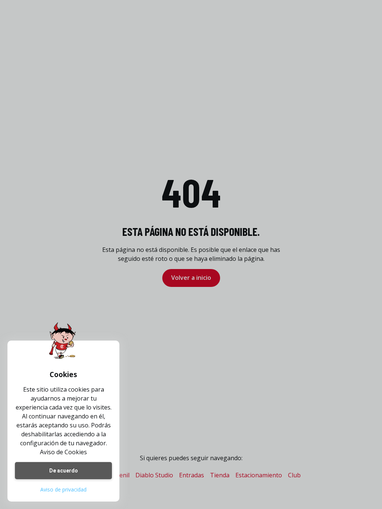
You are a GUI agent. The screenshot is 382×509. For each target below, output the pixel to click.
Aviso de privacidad (63, 489)
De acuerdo (63, 471)
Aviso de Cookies (63, 452)
